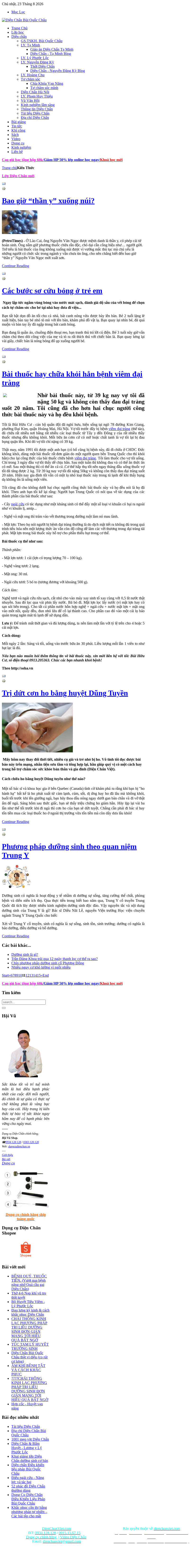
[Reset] (4, 1008)
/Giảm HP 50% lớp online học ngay (71, 983)
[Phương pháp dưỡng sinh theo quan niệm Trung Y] (16, 887)
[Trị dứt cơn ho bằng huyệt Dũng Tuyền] (37, 751)
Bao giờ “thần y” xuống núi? (48, 200)
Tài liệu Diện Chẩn (25, 1426)
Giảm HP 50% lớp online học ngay (71, 160)
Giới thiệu (7, 1155)
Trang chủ (9, 168)
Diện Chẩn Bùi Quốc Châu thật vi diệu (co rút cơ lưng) (29, 1357)
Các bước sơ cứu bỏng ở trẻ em (52, 290)
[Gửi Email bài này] (4, 184)
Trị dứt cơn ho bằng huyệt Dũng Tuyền (65, 693)
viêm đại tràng (119, 429)
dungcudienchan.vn (19, 1146)
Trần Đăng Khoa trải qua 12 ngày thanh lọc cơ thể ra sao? (54, 959)
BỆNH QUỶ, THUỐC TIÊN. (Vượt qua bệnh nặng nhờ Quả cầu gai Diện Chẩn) (29, 1282)
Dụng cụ (8, 1163)
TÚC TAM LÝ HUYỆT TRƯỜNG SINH (30, 1346)
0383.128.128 (31, 1142)
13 (31, 975)
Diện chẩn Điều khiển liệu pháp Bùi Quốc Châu (27, 1469)
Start (5, 975)
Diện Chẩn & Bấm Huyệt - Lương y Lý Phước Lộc (26, 1448)
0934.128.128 (13, 1142)
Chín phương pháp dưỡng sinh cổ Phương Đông (47, 963)
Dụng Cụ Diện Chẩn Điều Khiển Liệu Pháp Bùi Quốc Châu (28, 1499)
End (46, 975)
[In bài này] (4, 189)
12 (27, 975)
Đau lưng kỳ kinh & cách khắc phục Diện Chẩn (30, 1312)
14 (35, 975)
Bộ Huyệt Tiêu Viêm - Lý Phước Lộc (28, 1304)
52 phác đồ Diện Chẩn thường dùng (28, 1488)
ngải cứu (17, 504)
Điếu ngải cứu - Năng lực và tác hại (27, 1480)
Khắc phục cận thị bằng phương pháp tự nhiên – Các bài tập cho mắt (29, 1511)
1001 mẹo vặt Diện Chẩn (30, 1439)
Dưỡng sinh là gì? (24, 954)
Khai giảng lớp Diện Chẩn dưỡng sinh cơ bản (29, 1458)
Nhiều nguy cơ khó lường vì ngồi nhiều (41, 967)
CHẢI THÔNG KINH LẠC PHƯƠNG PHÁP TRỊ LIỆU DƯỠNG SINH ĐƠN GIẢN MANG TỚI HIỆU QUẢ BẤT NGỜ (29, 1329)
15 (39, 975)
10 (20, 975)
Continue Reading (15, 266)
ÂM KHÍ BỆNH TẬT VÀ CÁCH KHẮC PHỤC (28, 1370)
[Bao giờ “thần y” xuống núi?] (19, 233)
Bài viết (6, 1159)
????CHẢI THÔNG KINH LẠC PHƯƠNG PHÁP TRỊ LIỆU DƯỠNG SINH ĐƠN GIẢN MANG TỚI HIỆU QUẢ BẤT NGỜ (29, 1389)
